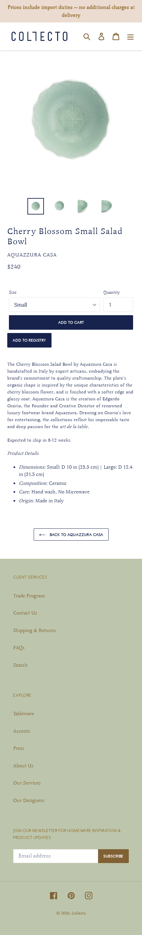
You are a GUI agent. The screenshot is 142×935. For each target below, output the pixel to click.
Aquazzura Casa (32, 255)
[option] (36, 206)
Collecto (79, 913)
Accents (21, 731)
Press (18, 748)
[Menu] (130, 36)
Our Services (27, 783)
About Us (23, 766)
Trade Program (29, 596)
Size (13, 292)
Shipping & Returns (34, 630)
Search (20, 665)
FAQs (18, 648)
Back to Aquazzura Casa (76, 534)
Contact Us (25, 613)
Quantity (111, 292)
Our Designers (28, 800)
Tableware (23, 714)
